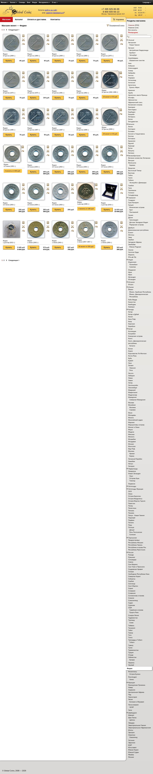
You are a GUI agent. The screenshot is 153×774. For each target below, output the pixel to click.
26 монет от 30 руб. (110, 134)
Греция (131, 205)
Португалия (132, 538)
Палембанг (133, 264)
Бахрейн (131, 114)
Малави (131, 403)
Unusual (131, 40)
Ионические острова (136, 207)
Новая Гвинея (134, 45)
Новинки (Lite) (133, 28)
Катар (130, 312)
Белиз (130, 119)
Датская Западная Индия (138, 222)
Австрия (131, 48)
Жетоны (131, 235)
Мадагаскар (132, 395)
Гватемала (132, 190)
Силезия (132, 534)
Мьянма (131, 451)
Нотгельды (132, 486)
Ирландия (132, 277)
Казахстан (132, 302)
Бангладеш (132, 109)
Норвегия (131, 484)
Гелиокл (131, 193)
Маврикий (132, 390)
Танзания (131, 628)
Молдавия (132, 441)
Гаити (130, 178)
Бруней (131, 143)
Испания (131, 282)
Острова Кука (134, 478)
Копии (130, 349)
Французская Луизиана (136, 685)
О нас (55, 2)
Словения (132, 593)
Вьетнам (131, 173)
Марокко (131, 422)
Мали (130, 413)
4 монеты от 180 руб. (86, 209)
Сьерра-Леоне (133, 615)
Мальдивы (132, 415)
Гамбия (131, 185)
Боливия (131, 131)
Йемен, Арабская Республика (140, 292)
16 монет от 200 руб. (86, 246)
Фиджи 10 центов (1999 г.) (82, 129)
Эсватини (131, 735)
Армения (131, 90)
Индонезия (132, 262)
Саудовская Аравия (135, 569)
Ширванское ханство (137, 60)
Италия (131, 287)
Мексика (131, 434)
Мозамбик (132, 439)
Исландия (132, 279)
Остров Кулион (134, 674)
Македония (132, 397)
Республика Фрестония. (137, 550)
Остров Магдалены (135, 499)
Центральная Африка (136, 692)
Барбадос (131, 112)
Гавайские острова (136, 610)
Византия (131, 168)
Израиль (131, 255)
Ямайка (131, 755)
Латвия (130, 365)
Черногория (132, 697)
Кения (130, 317)
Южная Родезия (135, 247)
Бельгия (131, 124)
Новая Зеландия (134, 473)
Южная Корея (133, 750)
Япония (131, 757)
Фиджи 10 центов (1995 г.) (9, 129)
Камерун (131, 307)
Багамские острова (135, 105)
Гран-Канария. (133, 202)
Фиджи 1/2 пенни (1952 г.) (10, 165)
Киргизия (131, 324)
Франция (131, 682)
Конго (130, 338)
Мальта (131, 417)
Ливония (132, 368)
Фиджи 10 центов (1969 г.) (9, 55)
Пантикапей (133, 212)
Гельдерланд (133, 195)
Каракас (132, 165)
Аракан (132, 453)
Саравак (132, 410)
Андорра (131, 78)
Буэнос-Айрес (134, 87)
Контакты (55, 19)
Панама (131, 513)
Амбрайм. (132, 73)
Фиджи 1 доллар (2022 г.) (9, 241)
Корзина (120, 19)
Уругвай (131, 665)
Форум (34, 2)
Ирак (130, 272)
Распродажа (133, 32)
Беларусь (131, 117)
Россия (130, 552)
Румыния (131, 557)
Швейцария (132, 713)
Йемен (130, 289)
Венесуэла (132, 163)
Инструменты (44, 2)
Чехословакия (133, 705)
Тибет (130, 630)
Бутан (130, 148)
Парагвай (131, 518)
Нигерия (131, 466)
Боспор (131, 136)
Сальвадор (132, 559)
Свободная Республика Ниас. (139, 574)
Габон (130, 175)
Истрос (130, 284)
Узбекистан (132, 657)
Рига (131, 370)
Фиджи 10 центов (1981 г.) (58, 92)
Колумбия (132, 334)
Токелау (132, 481)
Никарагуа (132, 471)
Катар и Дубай (133, 314)
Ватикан (131, 153)
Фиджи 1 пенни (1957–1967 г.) (84, 241)
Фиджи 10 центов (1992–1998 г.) (110, 91)
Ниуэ (131, 476)
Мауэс (130, 429)
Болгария (131, 129)
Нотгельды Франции (135, 489)
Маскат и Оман (133, 427)
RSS (137, 25)
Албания (131, 66)
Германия (132, 198)
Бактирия (131, 107)
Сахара (131, 571)
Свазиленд (133, 737)
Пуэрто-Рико (134, 612)
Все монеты (132, 30)
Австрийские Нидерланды (138, 50)
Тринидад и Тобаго (135, 640)
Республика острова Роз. (137, 547)
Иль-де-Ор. (132, 257)
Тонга (130, 637)
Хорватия (131, 690)
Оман (130, 494)
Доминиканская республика (138, 230)
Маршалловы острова (136, 425)
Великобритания (134, 156)
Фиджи (129, 668)
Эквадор (131, 723)
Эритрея (131, 732)
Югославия (132, 747)
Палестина (132, 508)
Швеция (131, 715)
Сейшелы (131, 579)
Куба (130, 358)
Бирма (131, 456)
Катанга (132, 346)
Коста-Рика (132, 356)
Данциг (132, 530)
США (130, 608)
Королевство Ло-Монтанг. (137, 353)
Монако (131, 444)
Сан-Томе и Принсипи (136, 567)
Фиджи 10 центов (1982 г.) (82, 92)
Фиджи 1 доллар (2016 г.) (107, 204)
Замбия (131, 240)
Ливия (130, 380)
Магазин (4, 2)
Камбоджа (132, 304)
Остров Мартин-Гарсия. (137, 501)
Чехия (130, 699)
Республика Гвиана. (135, 545)
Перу (130, 525)
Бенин (130, 126)
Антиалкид (132, 80)
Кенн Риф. (132, 319)
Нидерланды (133, 469)
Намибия (131, 461)
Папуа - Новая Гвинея (136, 515)
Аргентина (132, 85)
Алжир (130, 71)
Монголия (132, 446)
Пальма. (131, 510)
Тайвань (131, 625)
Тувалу (130, 645)
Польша (131, 527)
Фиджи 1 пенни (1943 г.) (32, 241)
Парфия (131, 520)
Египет (130, 232)
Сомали (131, 598)
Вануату (131, 151)
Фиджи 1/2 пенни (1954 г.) (33, 166)
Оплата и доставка (36, 19)
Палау (130, 506)
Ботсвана (131, 138)
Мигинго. (131, 437)
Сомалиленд (133, 600)
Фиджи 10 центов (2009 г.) (108, 128)
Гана (130, 188)
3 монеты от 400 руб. (12, 171)
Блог (28, 2)
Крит (131, 210)
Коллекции (132, 331)
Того (129, 635)
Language (147, 2)
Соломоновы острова (136, 596)
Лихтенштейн (133, 385)
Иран (130, 274)
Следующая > (14, 30)
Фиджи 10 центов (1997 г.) (33, 129)
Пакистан (131, 503)
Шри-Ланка (132, 717)
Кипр (130, 321)
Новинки (131, 25)
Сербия (131, 581)
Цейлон (132, 720)
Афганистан (132, 100)
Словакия (131, 591)
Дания (130, 217)
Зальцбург (133, 55)
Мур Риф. (131, 449)
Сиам (131, 622)
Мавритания (132, 392)
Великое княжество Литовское (139, 158)
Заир (130, 237)
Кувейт (130, 361)
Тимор (130, 633)
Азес (130, 63)
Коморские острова (135, 336)
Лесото (130, 373)
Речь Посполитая (135, 532)
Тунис (130, 648)
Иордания (132, 270)
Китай (130, 329)
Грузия (130, 215)
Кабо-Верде (132, 300)
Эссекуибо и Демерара (137, 183)
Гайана (131, 180)
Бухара (132, 660)
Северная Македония (137, 400)
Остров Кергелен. (134, 496)
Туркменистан (133, 650)
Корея (130, 351)
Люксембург (132, 388)
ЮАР (130, 745)
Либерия (131, 376)
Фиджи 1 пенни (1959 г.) (106, 241)
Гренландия (133, 220)
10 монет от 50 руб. (110, 97)
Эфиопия (131, 743)
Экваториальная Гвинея (137, 725)
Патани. (131, 522)
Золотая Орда (133, 252)
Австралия (132, 42)
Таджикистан (133, 618)
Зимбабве (132, 244)
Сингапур (131, 584)
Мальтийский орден (135, 420)
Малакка (132, 407)
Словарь (22, 2)
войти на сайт (51, 10)
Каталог (13, 2)
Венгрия (131, 160)
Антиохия (131, 82)
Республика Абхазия (135, 542)
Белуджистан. (133, 121)
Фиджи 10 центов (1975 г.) (107, 55)
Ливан (130, 378)
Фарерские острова (136, 225)
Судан (130, 603)
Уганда (130, 655)
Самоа (130, 562)
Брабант (132, 53)
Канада (131, 309)
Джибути (131, 228)
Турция (131, 652)
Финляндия (132, 677)
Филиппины (132, 672)
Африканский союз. (135, 102)
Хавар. (130, 687)
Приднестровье (134, 540)
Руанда (131, 555)
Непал (130, 464)
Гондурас (131, 200)
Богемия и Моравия (136, 702)
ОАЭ (130, 491)
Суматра (132, 267)
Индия (130, 260)
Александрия (133, 68)
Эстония (131, 740)
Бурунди (131, 146)
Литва (130, 383)
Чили (130, 710)
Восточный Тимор (134, 170)
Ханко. (131, 679)
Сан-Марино (133, 564)
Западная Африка (135, 242)
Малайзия (132, 405)
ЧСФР (131, 707)
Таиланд (131, 620)
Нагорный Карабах (135, 459)
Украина (131, 663)
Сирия (130, 588)
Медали (131, 432)
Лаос (130, 363)
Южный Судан (133, 752)
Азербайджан (133, 58)
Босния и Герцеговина (136, 134)
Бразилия (131, 141)
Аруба (130, 93)
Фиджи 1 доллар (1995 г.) (83, 203)
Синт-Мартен (133, 586)
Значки (130, 250)
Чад (129, 694)
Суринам (131, 605)
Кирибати (131, 326)
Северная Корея (134, 576)
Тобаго (131, 642)
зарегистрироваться (55, 13)
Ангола (130, 75)
